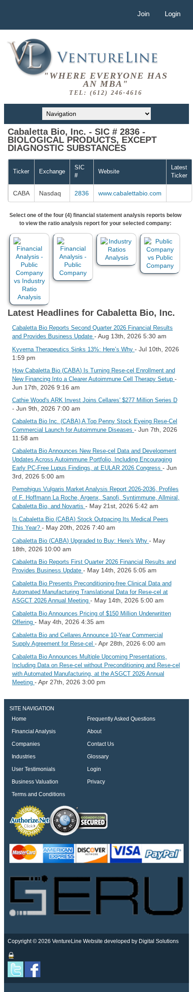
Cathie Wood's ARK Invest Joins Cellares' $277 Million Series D (94, 400)
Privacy (96, 782)
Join (143, 14)
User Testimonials (33, 769)
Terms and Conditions (38, 794)
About (94, 731)
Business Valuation (35, 782)
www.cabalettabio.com (130, 193)
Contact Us (100, 744)
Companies (26, 744)
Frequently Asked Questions (121, 719)
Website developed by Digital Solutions (131, 941)
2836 (82, 193)
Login (172, 14)
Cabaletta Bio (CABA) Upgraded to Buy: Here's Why (80, 540)
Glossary (98, 756)
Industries (23, 756)
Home (19, 719)
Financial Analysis (34, 731)
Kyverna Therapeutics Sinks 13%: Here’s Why (73, 349)
